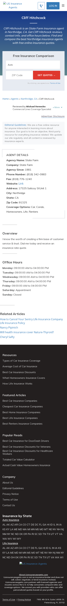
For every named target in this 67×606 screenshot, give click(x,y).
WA (4, 538)
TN (44, 534)
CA (20, 524)
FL (40, 524)
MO (41, 529)
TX (48, 534)
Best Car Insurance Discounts (19, 372)
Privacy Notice (10, 494)
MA (25, 529)
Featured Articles (14, 395)
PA (29, 534)
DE (32, 524)
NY (8, 534)
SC (36, 534)
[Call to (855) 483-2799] (41, 5)
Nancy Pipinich (9, 327)
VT (56, 534)
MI (28, 529)
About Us (7, 482)
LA (11, 529)
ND (17, 534)
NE (50, 529)
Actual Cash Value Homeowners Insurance (26, 465)
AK (8, 524)
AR (16, 524)
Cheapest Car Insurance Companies (22, 406)
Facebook (22, 568)
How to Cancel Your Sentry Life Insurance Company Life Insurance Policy (31, 321)
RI (33, 534)
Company (8, 477)
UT (52, 534)
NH (58, 529)
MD (20, 529)
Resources (9, 355)
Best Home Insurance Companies (21, 412)
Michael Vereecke (36, 106)
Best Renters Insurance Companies (22, 423)
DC (36, 524)
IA (60, 524)
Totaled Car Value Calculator (18, 459)
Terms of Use (55, 83)
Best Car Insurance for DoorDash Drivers (25, 440)
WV (9, 538)
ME (15, 529)
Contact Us (8, 505)
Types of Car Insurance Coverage (21, 360)
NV (54, 529)
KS (4, 529)
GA (44, 524)
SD (40, 534)
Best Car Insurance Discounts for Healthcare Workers (27, 452)
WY (19, 538)
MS (37, 529)
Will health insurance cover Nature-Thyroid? (27, 332)
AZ (12, 524)
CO (24, 524)
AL (4, 524)
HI (48, 524)
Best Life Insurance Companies (20, 418)
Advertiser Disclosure (53, 116)
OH (13, 557)
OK (21, 534)
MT (46, 529)
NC (12, 534)
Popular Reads (12, 435)
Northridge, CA (29, 98)
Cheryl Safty (7, 337)
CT (28, 524)
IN (57, 524)
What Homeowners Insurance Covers (23, 378)
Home (5, 98)
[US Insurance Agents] (12, 5)
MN (33, 529)
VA (60, 534)
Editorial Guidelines (15, 124)
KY (7, 529)
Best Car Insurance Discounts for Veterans (26, 446)
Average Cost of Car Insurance (19, 366)
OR (25, 534)
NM (4, 534)
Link (21, 183)
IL (54, 524)
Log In (53, 5)
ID (51, 524)
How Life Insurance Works (17, 383)
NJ (62, 529)
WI (14, 538)
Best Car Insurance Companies (19, 400)
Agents (15, 98)
